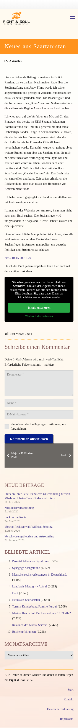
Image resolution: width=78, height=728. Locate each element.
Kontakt (68, 699)
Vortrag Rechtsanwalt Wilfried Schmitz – (30, 526)
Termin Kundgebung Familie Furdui (34, 606)
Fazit (15, 593)
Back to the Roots (15, 517)
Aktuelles (15, 61)
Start (70, 689)
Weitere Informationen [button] (39, 316)
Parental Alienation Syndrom (30, 561)
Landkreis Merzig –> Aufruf (29, 586)
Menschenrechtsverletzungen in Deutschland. (39, 574)
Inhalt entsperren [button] (39, 307)
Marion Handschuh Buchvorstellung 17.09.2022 (41, 613)
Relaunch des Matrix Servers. (30, 625)
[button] (72, 18)
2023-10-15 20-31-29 (18, 258)
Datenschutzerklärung (60, 709)
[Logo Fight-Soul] (16, 18)
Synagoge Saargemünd (26, 568)
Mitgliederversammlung (19, 507)
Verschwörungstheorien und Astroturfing (29, 536)
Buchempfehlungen (24, 631)
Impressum (66, 718)
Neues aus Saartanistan (26, 599)
